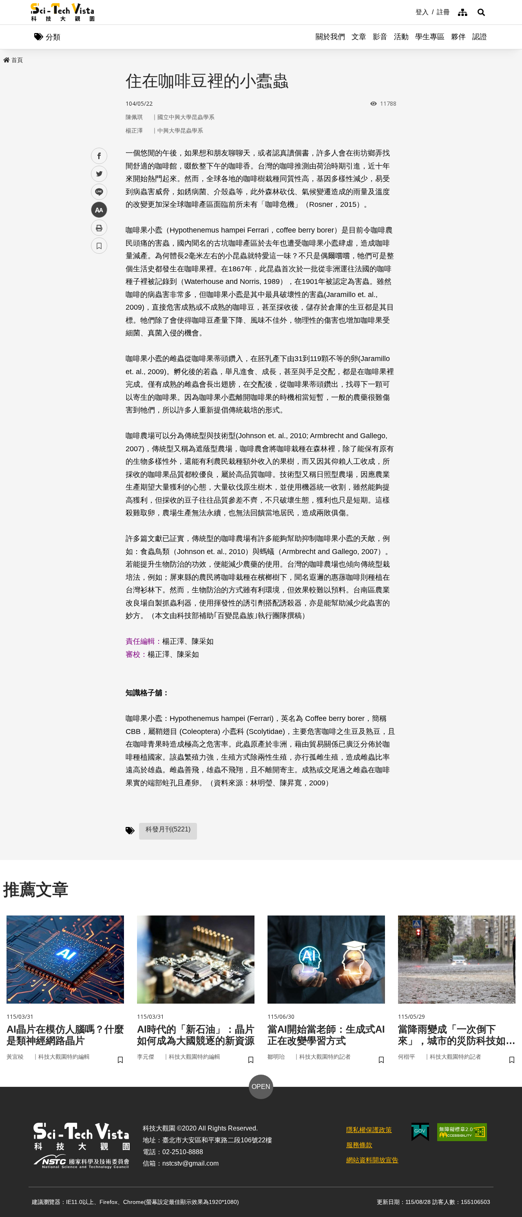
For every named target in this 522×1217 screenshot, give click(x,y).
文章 (359, 37)
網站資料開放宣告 (372, 1160)
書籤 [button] (99, 245)
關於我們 (330, 37)
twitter (99, 174)
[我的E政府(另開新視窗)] (420, 1132)
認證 (479, 37)
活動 (401, 37)
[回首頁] (63, 12)
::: (409, 11)
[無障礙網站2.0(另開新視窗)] (462, 1132)
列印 (99, 227)
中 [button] (99, 209)
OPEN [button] (261, 1086)
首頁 (17, 60)
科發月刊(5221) (168, 829)
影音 (380, 37)
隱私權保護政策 (369, 1129)
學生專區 (430, 37)
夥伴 (458, 37)
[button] (481, 12)
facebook (99, 156)
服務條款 (359, 1145)
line (96, 191)
